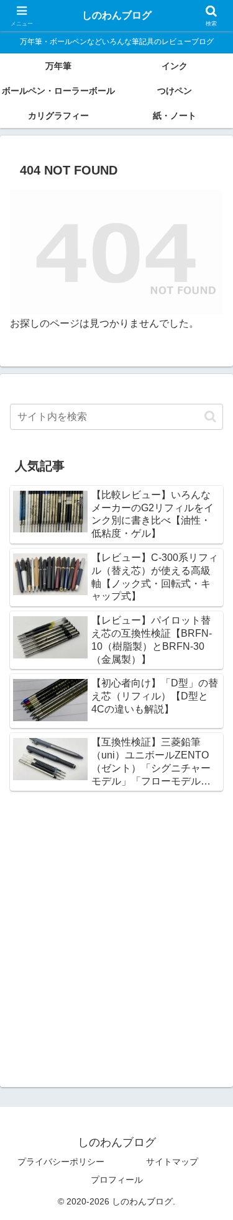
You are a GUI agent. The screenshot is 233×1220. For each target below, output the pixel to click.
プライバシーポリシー (60, 1162)
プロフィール (117, 1180)
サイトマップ (172, 1162)
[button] (210, 416)
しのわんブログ (117, 15)
